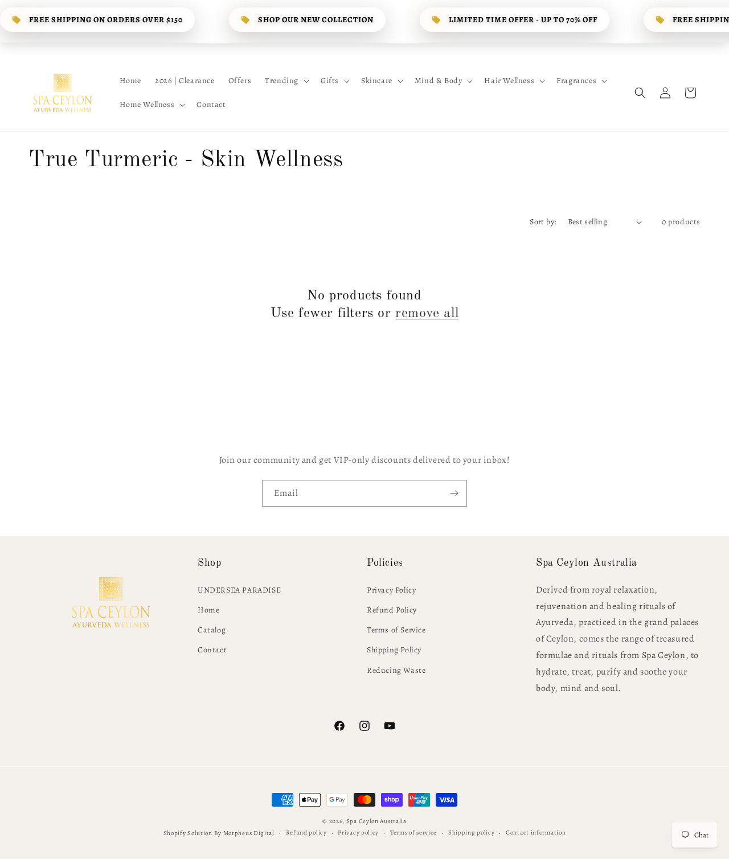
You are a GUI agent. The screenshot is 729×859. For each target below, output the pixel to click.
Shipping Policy (394, 649)
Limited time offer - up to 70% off (523, 19)
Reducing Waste (396, 669)
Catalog (212, 629)
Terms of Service (396, 629)
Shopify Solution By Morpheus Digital (219, 832)
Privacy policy (358, 832)
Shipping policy (471, 832)
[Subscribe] (453, 493)
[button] (286, 81)
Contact (212, 649)
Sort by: (543, 221)
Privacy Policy (391, 589)
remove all (426, 314)
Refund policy (306, 832)
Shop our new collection (316, 19)
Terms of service (413, 832)
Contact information (536, 832)
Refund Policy (392, 609)
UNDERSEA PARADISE (239, 589)
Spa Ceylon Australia (376, 821)
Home (208, 609)
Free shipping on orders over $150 (106, 19)
